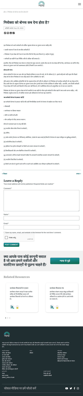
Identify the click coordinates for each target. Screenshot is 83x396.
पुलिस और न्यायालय (7, 359)
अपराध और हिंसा (6, 357)
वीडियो (31, 353)
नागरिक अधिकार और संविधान (9, 365)
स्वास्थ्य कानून (61, 357)
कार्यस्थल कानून (61, 355)
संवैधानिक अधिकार (62, 353)
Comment (8, 188)
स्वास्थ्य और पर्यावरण (7, 363)
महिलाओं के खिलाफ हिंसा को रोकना (66, 361)
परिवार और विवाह (6, 353)
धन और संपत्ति (5, 355)
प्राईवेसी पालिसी (48, 375)
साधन (31, 350)
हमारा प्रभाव (5, 375)
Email (6, 223)
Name (6, 214)
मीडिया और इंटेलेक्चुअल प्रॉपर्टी (10, 369)
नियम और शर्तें (47, 373)
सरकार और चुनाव (6, 367)
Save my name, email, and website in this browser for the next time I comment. (33, 232)
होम (5, 12)
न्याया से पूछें (65, 260)
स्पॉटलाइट (59, 350)
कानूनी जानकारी (47, 371)
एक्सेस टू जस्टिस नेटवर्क (8, 377)
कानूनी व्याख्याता (5, 350)
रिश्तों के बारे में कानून (62, 359)
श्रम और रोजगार (6, 361)
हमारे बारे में (4, 371)
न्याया (3, 373)
